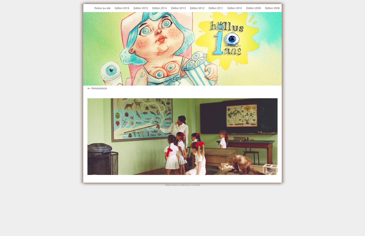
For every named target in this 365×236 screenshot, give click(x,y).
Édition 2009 (253, 8)
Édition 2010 (234, 8)
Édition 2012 (197, 8)
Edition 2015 (140, 8)
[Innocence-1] (182, 136)
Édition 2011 (216, 8)
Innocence (97, 88)
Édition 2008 (272, 8)
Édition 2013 (178, 8)
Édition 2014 (159, 8)
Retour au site (102, 8)
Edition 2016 (122, 8)
